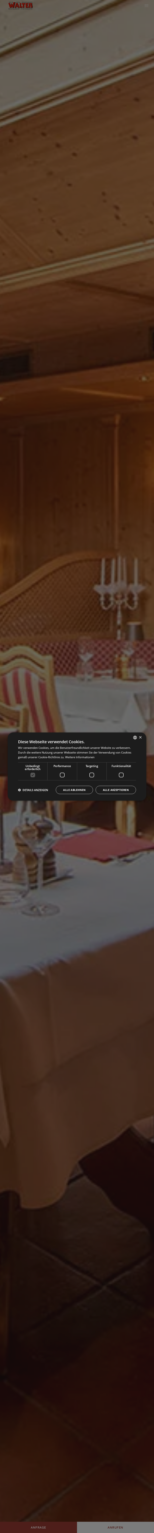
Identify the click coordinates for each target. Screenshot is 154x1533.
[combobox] (135, 737)
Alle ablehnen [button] (74, 789)
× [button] (140, 737)
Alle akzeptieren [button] (116, 789)
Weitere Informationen (79, 757)
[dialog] (77, 767)
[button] (33, 790)
